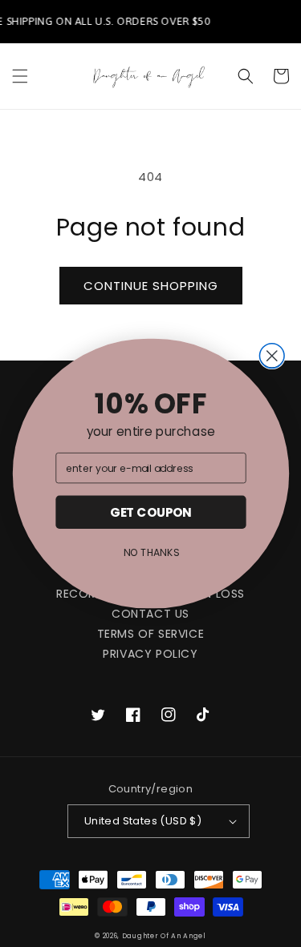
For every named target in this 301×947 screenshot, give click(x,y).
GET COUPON (150, 512)
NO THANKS (150, 553)
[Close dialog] (271, 356)
